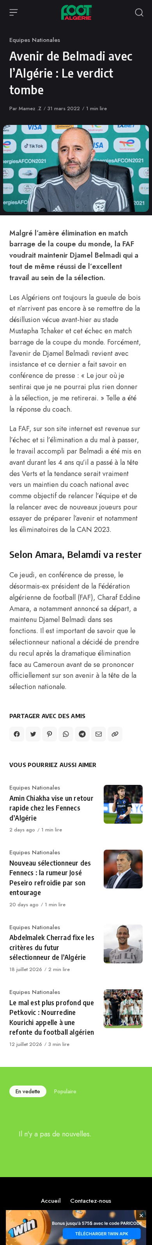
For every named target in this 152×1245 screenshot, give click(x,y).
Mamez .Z (30, 108)
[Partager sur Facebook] (16, 734)
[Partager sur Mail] (98, 734)
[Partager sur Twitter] (33, 734)
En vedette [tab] (28, 1091)
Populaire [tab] (65, 1091)
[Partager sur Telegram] (82, 734)
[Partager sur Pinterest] (49, 734)
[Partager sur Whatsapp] (65, 734)
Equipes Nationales (34, 40)
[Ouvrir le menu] (13, 12)
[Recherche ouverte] (139, 12)
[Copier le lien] (115, 734)
